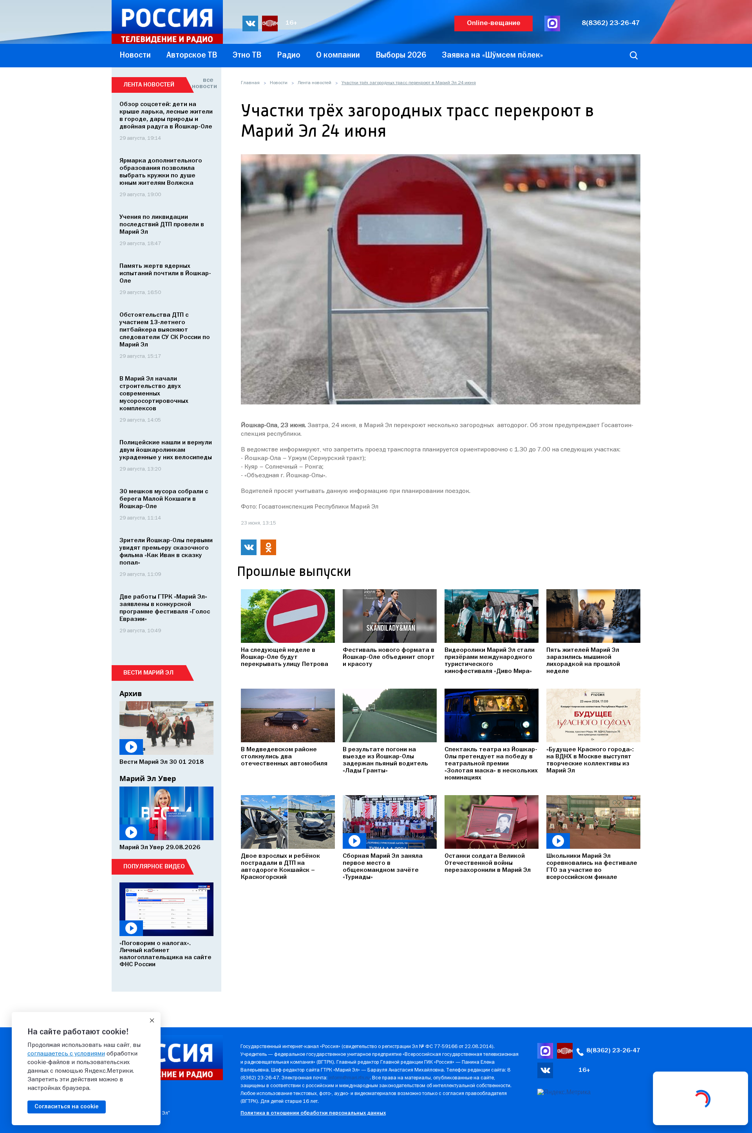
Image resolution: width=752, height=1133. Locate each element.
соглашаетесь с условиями (66, 1054)
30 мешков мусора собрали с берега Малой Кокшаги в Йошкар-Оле (163, 499)
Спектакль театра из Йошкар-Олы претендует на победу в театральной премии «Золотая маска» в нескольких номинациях (491, 764)
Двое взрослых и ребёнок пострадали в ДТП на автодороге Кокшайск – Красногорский (280, 866)
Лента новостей (314, 83)
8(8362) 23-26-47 (611, 23)
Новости (278, 83)
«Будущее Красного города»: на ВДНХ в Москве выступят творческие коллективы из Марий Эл (590, 760)
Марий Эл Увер (147, 778)
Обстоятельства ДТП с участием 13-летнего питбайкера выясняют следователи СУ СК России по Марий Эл (164, 330)
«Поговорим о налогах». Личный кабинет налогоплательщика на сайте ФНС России (165, 954)
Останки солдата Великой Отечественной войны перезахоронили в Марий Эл (488, 863)
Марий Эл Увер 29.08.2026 (159, 847)
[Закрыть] (152, 1020)
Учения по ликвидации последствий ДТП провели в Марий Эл (161, 225)
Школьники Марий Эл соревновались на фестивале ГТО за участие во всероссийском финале (591, 866)
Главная (250, 83)
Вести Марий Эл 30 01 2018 (161, 762)
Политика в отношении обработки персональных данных (313, 1113)
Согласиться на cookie (66, 1106)
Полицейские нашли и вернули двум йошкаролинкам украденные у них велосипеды (165, 450)
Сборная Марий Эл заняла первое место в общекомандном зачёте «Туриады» (383, 866)
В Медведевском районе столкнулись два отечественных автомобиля (284, 757)
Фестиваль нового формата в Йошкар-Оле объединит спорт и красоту (389, 657)
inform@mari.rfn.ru (349, 1078)
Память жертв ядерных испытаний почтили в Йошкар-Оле (165, 273)
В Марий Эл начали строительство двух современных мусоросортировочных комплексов (153, 393)
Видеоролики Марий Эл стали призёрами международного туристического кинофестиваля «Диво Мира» (490, 661)
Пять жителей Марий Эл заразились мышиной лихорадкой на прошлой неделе (583, 661)
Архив (130, 693)
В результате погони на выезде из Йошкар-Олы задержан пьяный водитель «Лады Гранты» (385, 760)
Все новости (202, 83)
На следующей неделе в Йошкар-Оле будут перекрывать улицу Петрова (284, 657)
